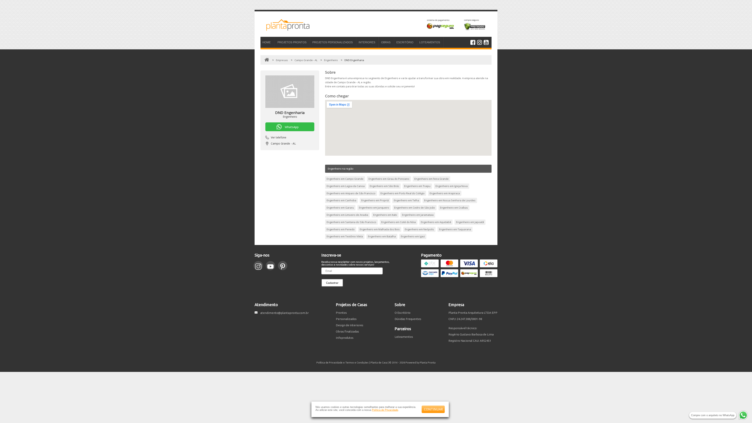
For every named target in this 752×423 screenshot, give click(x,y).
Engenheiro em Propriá (375, 200)
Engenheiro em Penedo (341, 229)
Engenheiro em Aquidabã (436, 222)
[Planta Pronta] (284, 29)
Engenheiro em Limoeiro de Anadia (347, 215)
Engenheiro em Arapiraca (445, 193)
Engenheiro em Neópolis (419, 229)
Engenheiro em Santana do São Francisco (351, 222)
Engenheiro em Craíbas (454, 207)
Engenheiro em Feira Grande (431, 179)
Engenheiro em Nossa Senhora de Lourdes (449, 200)
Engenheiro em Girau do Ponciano (389, 179)
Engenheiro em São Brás (384, 186)
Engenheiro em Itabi (385, 215)
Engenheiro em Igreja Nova (452, 186)
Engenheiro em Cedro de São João (414, 207)
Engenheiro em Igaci (413, 236)
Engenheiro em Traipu (417, 186)
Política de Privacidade (385, 410)
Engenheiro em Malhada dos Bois (380, 229)
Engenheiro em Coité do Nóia (398, 222)
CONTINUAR (433, 409)
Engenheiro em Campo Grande (345, 179)
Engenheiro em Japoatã (470, 222)
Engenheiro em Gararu (340, 207)
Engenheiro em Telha (406, 200)
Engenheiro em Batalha (382, 236)
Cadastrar (332, 282)
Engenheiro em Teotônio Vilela (345, 236)
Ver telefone (278, 137)
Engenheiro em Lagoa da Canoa (346, 186)
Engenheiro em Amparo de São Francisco (351, 193)
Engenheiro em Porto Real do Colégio (403, 193)
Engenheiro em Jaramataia (418, 215)
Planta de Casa (379, 362)
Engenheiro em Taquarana (455, 229)
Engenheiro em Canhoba (341, 200)
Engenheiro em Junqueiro (374, 207)
